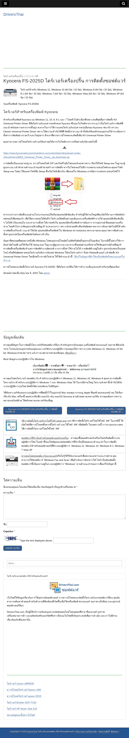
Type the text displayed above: (36, 540)
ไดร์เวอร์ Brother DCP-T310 (21, 702)
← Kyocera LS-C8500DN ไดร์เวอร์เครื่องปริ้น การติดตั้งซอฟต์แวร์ (32, 410)
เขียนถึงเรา (70, 353)
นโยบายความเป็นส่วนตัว (86, 731)
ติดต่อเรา (115, 731)
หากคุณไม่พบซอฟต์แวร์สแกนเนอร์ (39, 456)
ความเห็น (9, 492)
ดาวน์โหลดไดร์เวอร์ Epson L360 (24, 689)
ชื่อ (4, 524)
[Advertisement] (64, 44)
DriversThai (13, 14)
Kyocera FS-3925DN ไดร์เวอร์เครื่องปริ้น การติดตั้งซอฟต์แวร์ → (99, 410)
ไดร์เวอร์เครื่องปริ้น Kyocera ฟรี (20, 76)
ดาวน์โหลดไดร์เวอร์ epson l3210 (24, 696)
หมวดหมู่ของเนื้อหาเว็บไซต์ (21, 715)
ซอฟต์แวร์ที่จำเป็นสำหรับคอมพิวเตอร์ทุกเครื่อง (45, 438)
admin (47, 273)
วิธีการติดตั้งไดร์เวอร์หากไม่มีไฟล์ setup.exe (44, 420)
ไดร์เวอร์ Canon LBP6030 (20, 683)
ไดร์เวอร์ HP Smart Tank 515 (22, 708)
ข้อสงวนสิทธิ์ (104, 731)
